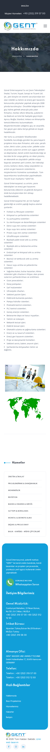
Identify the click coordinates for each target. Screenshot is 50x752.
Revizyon (12, 497)
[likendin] (23, 746)
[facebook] (8, 746)
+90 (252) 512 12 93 (26, 677)
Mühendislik (14, 490)
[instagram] (16, 746)
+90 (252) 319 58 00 (16, 635)
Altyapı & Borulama (18, 511)
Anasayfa (17, 56)
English (25, 6)
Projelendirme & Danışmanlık (22, 483)
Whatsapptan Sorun (27, 584)
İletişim (9, 717)
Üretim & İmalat (16, 477)
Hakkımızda (11, 695)
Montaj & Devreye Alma (20, 518)
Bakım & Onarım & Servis (20, 504)
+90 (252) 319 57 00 (16, 614)
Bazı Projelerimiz (13, 701)
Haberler (10, 712)
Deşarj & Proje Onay (18, 525)
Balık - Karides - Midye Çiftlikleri (24, 532)
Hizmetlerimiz (12, 706)
